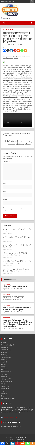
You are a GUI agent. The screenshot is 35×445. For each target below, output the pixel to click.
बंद (2, 384)
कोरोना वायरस (4, 357)
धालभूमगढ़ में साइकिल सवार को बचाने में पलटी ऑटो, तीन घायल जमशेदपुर (17, 134)
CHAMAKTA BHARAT (17, 45)
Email (5, 191)
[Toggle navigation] (3, 23)
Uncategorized (8, 30)
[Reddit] (18, 50)
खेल (2, 364)
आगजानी (3, 352)
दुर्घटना (3, 369)
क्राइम (3, 359)
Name (5, 183)
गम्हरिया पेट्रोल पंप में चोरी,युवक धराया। (14, 297)
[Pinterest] (15, 50)
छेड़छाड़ (3, 367)
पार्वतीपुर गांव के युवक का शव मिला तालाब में (15, 286)
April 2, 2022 (6, 45)
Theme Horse (20, 440)
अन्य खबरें (3, 350)
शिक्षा (2, 396)
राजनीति (3, 386)
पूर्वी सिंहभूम (4, 379)
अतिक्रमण (3, 347)
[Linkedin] (11, 50)
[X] (8, 50)
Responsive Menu (32, 1)
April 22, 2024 (6, 328)
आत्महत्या (3, 355)
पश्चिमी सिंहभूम (4, 376)
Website (5, 199)
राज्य (2, 391)
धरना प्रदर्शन (4, 372)
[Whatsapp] (22, 50)
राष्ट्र (2, 393)
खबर (2, 362)
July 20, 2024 (6, 299)
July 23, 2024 (6, 288)
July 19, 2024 (6, 312)
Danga (3, 342)
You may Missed (9, 280)
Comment (6, 161)
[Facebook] (4, 50)
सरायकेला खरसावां (6, 284)
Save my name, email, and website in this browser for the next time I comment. (17, 210)
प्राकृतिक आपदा (5, 381)
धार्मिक (2, 374)
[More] (25, 50)
